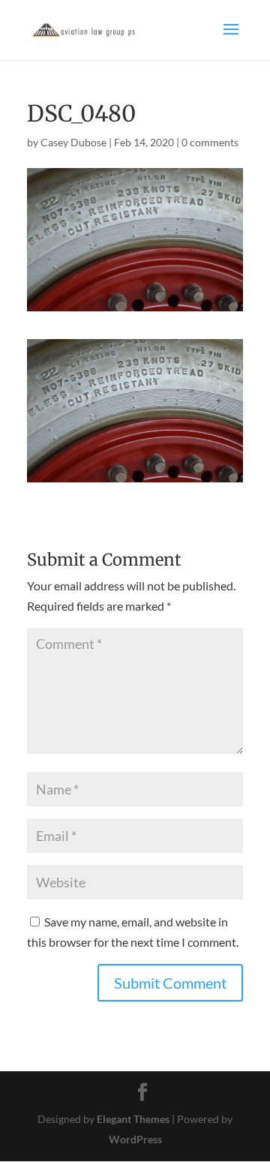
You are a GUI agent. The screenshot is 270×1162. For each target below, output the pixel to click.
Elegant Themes (133, 1118)
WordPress (135, 1139)
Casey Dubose (73, 142)
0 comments (210, 142)
